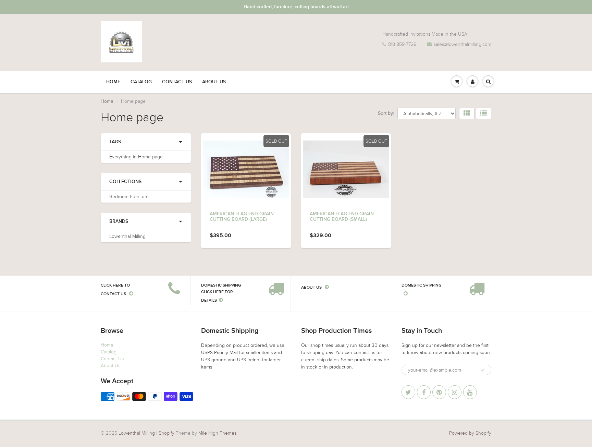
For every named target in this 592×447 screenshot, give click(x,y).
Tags (115, 142)
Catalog (141, 82)
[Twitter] (408, 392)
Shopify (166, 433)
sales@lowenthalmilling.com (462, 44)
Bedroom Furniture (129, 197)
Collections (125, 181)
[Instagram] (454, 392)
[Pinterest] (439, 392)
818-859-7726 (402, 44)
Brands (118, 221)
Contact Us (177, 82)
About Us (214, 82)
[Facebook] (424, 392)
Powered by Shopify (470, 433)
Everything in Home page (136, 157)
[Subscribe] (482, 370)
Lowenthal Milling (127, 236)
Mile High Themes (217, 433)
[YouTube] (470, 392)
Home (113, 82)
